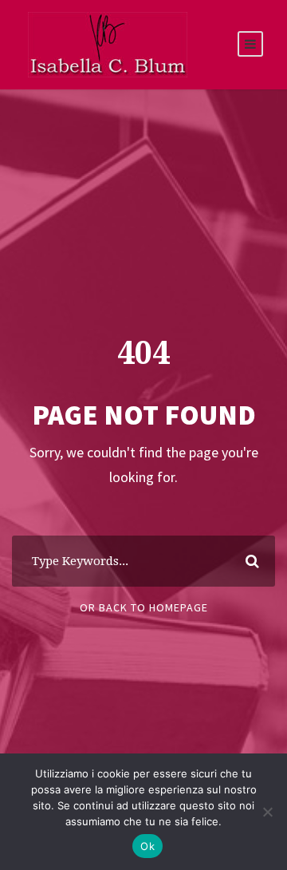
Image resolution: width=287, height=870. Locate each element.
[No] (267, 812)
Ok (147, 846)
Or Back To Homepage (144, 607)
